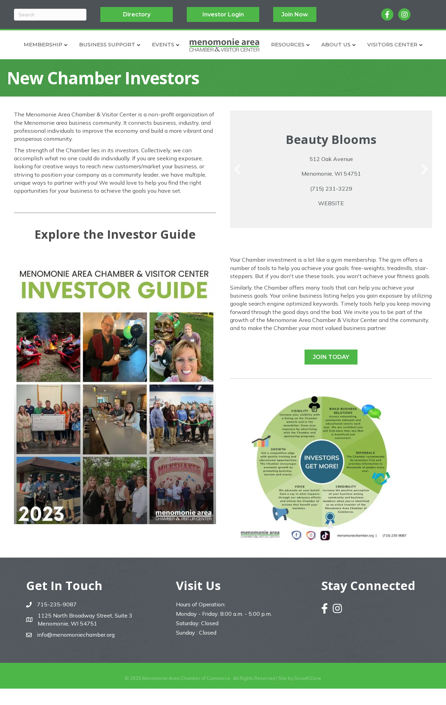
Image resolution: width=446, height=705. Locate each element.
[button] (237, 169)
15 (359, 236)
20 (393, 236)
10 (324, 236)
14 (352, 236)
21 (400, 236)
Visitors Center (392, 44)
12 (338, 236)
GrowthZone (307, 678)
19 (387, 236)
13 (345, 236)
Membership (43, 44)
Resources (288, 44)
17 (373, 236)
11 (331, 236)
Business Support (107, 44)
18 (380, 236)
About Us (336, 44)
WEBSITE (331, 203)
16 (366, 236)
